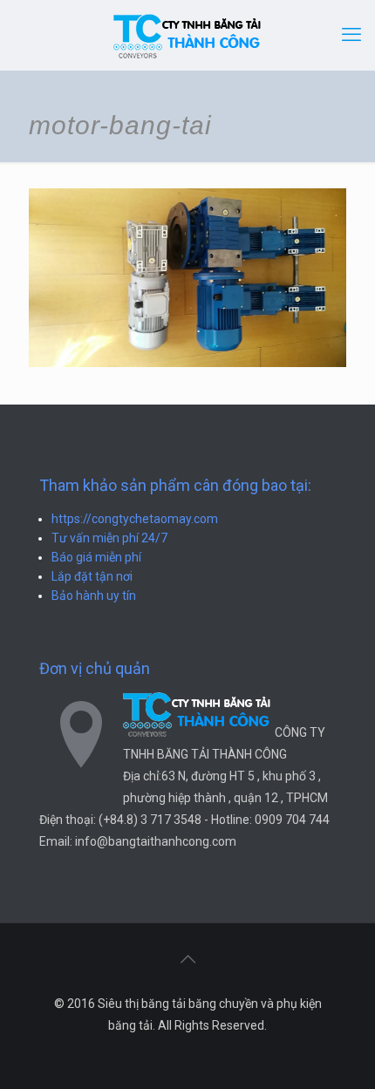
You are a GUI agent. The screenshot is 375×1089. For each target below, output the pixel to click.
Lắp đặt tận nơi (92, 576)
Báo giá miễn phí (96, 557)
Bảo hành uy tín (93, 595)
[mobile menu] (351, 35)
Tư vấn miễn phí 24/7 (109, 538)
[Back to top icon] (187, 959)
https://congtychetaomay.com (134, 519)
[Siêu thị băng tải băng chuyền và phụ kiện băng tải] (187, 35)
